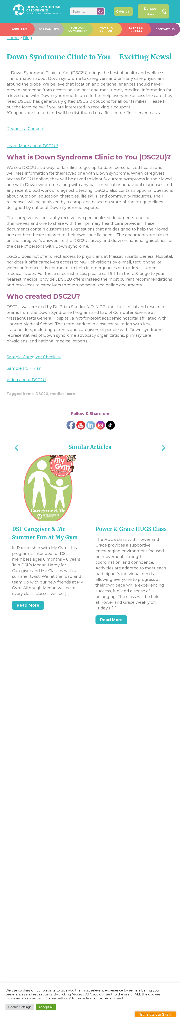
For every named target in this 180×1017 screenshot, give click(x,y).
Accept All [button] (46, 1007)
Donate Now (150, 11)
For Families (48, 29)
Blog (27, 37)
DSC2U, (43, 394)
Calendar (123, 11)
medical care (62, 394)
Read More (28, 605)
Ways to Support (107, 29)
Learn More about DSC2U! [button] (32, 145)
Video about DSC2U (26, 379)
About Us (19, 29)
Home (13, 37)
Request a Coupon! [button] (25, 128)
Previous (16, 448)
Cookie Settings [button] (19, 1007)
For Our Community (77, 29)
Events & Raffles (136, 29)
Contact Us (165, 29)
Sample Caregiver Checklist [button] (34, 357)
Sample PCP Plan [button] (24, 368)
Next (163, 448)
